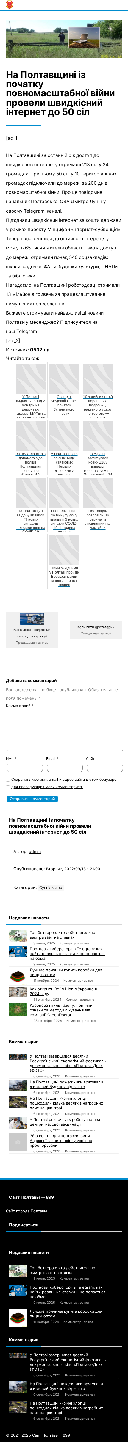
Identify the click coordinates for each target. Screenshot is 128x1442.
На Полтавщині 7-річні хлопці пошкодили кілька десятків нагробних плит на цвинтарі (66, 1103)
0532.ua (39, 350)
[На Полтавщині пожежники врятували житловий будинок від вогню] (18, 1085)
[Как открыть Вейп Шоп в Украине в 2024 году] (18, 992)
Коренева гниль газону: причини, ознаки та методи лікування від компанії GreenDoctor (62, 1010)
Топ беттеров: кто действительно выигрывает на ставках (62, 935)
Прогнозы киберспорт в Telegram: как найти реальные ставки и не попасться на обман (67, 953)
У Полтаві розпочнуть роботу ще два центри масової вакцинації (65, 1122)
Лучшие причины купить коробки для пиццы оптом (66, 972)
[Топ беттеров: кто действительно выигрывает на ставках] (18, 936)
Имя (11, 758)
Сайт (90, 758)
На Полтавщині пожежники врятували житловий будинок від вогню (66, 1084)
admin (35, 851)
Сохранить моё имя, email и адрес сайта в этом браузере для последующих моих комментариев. (63, 783)
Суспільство (50, 887)
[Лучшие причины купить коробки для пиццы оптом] (18, 976)
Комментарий (19, 705)
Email (52, 758)
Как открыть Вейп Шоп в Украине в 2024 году (63, 991)
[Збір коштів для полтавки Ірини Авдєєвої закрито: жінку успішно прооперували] (18, 1142)
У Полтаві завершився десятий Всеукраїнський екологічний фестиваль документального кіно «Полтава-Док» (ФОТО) (68, 1063)
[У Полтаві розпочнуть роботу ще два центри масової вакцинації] (18, 1123)
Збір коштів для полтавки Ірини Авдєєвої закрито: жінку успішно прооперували (61, 1140)
